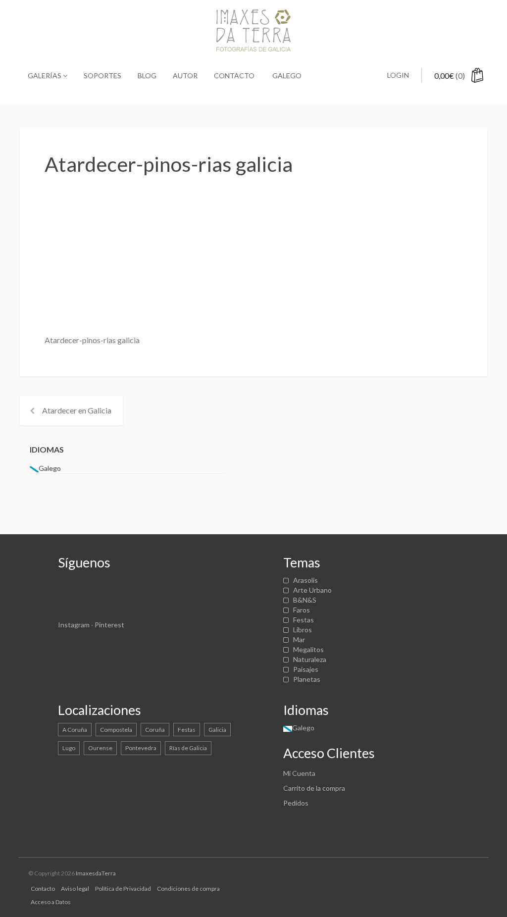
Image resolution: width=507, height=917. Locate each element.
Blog (147, 75)
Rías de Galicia (188, 748)
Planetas (306, 679)
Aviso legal (75, 888)
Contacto (234, 75)
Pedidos (295, 803)
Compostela (116, 729)
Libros (302, 629)
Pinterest (109, 624)
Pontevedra (140, 748)
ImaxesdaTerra (96, 873)
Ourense (100, 748)
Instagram (74, 624)
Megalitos (308, 649)
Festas (303, 619)
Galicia (217, 729)
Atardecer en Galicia (76, 410)
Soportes (102, 75)
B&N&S (304, 600)
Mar (299, 639)
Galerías (45, 75)
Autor (185, 75)
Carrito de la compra (314, 788)
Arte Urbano (312, 590)
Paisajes (305, 669)
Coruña (155, 729)
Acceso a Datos (51, 902)
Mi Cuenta (299, 773)
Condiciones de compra (188, 888)
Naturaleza (309, 659)
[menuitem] (286, 76)
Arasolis (305, 580)
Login (398, 75)
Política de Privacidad (123, 888)
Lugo (68, 748)
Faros (301, 610)
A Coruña (74, 729)
